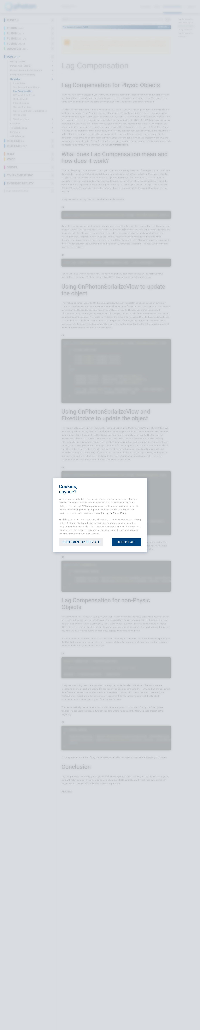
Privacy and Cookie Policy (113, 513)
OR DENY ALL (81, 542)
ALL (126, 542)
